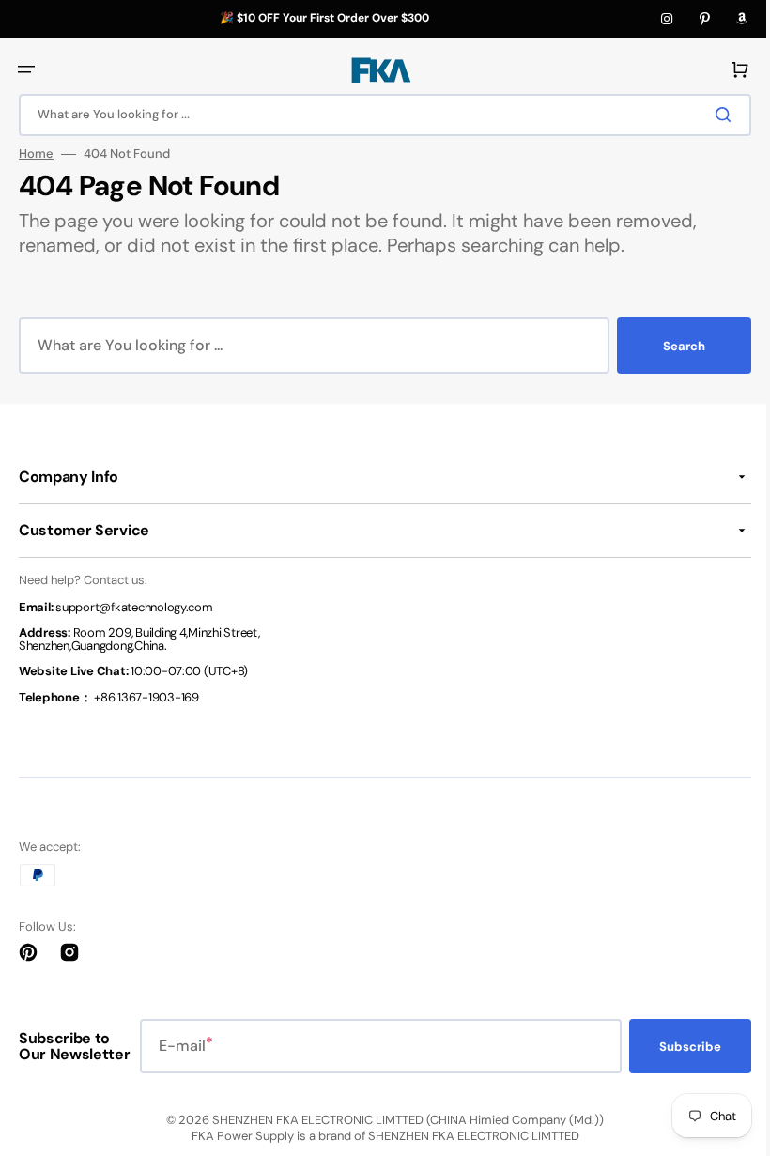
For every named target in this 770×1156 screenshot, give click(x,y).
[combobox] (378, 115)
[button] (26, 69)
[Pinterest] (704, 19)
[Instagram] (667, 19)
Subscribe (676, 1047)
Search (670, 346)
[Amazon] (742, 19)
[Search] (712, 114)
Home (36, 154)
